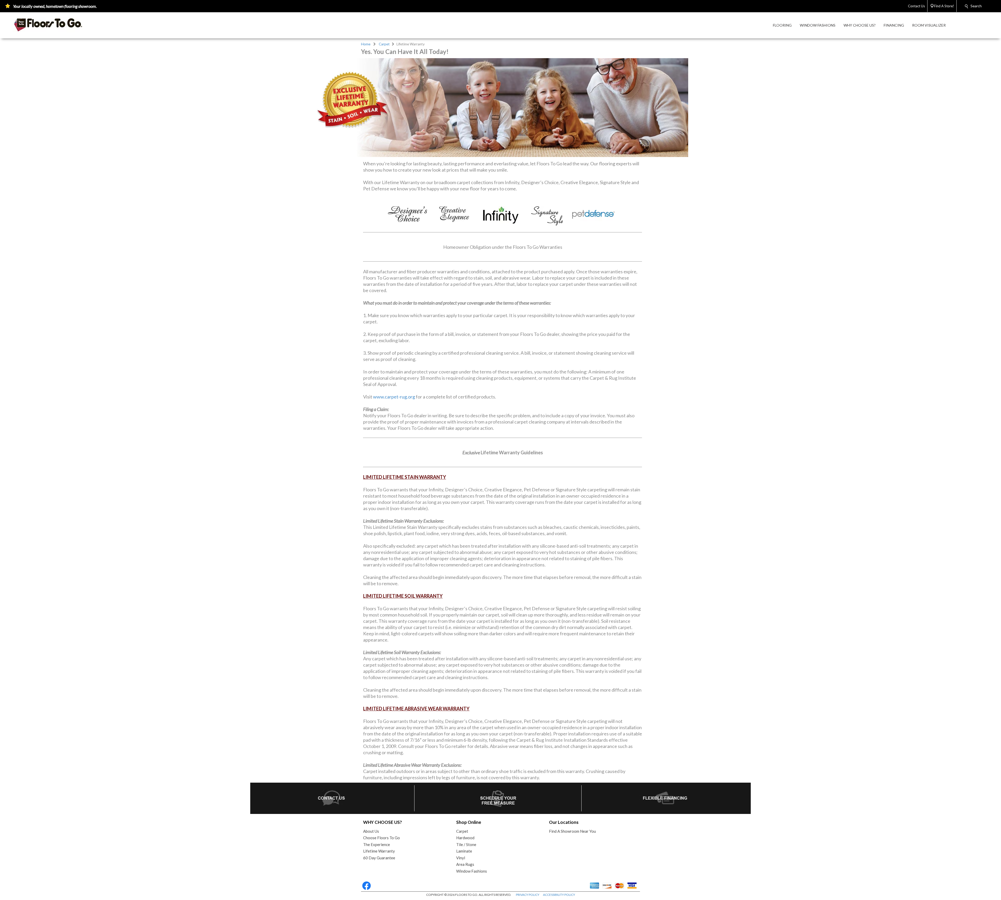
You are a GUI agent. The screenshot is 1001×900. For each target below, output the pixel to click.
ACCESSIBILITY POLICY (559, 895)
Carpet (384, 44)
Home (365, 44)
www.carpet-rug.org (394, 397)
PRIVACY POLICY (527, 895)
